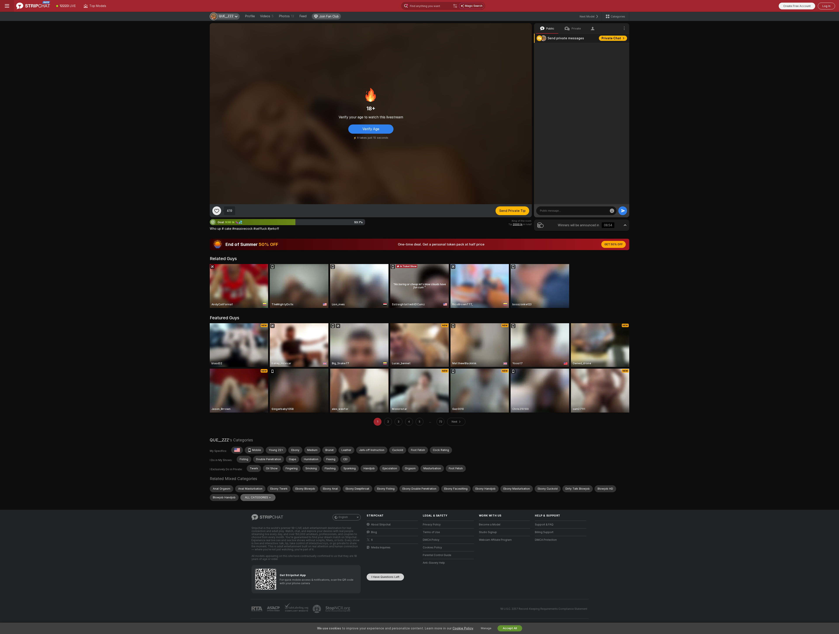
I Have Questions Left (385, 577)
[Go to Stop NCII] (338, 609)
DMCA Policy (431, 539)
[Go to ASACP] (274, 608)
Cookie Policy (462, 628)
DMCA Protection (546, 539)
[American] (237, 450)
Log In (826, 6)
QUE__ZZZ (219, 440)
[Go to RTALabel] (257, 609)
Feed (303, 16)
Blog (374, 532)
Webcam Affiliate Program (495, 539)
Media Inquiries (380, 547)
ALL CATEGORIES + (258, 497)
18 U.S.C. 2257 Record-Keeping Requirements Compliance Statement (543, 608)
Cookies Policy (432, 547)
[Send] (622, 210)
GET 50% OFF (613, 244)
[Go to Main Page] (33, 6)
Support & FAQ (544, 524)
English (343, 517)
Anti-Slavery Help (434, 562)
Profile (250, 16)
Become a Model (489, 524)
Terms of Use (431, 532)
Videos (267, 16)
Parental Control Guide (437, 555)
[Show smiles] (612, 210)
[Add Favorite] (216, 210)
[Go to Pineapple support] (317, 609)
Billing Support (544, 532)
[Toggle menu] (7, 6)
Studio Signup (488, 532)
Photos (286, 16)
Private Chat (611, 38)
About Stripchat (381, 524)
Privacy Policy (432, 524)
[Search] (455, 6)
